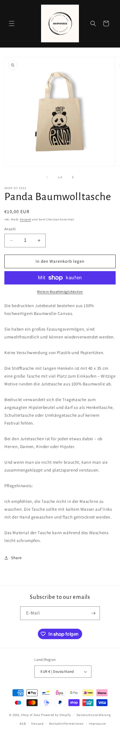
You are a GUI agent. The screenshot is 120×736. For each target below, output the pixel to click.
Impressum (97, 724)
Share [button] (16, 557)
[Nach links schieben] (47, 177)
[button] (11, 23)
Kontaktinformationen (66, 724)
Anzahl (9, 228)
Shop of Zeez (30, 715)
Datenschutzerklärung (94, 715)
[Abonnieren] (93, 613)
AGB (23, 724)
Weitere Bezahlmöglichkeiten (60, 291)
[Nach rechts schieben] (72, 177)
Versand (25, 219)
